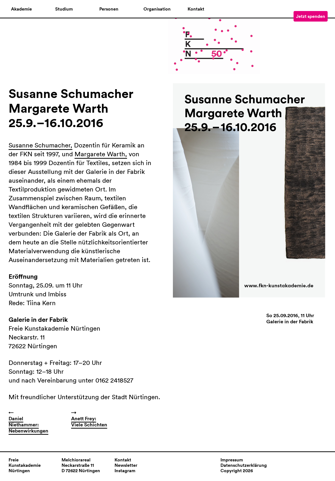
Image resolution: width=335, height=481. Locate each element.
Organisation (157, 9)
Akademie (21, 9)
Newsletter (126, 465)
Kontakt (196, 9)
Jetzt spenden (310, 16)
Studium (64, 9)
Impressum (231, 460)
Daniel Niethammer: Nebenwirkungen (28, 424)
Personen (108, 9)
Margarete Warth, (101, 154)
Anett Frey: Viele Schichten (89, 421)
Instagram (125, 470)
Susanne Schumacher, (40, 145)
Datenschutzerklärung (243, 465)
